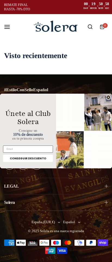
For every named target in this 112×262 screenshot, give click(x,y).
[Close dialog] (108, 97)
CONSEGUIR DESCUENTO (28, 158)
